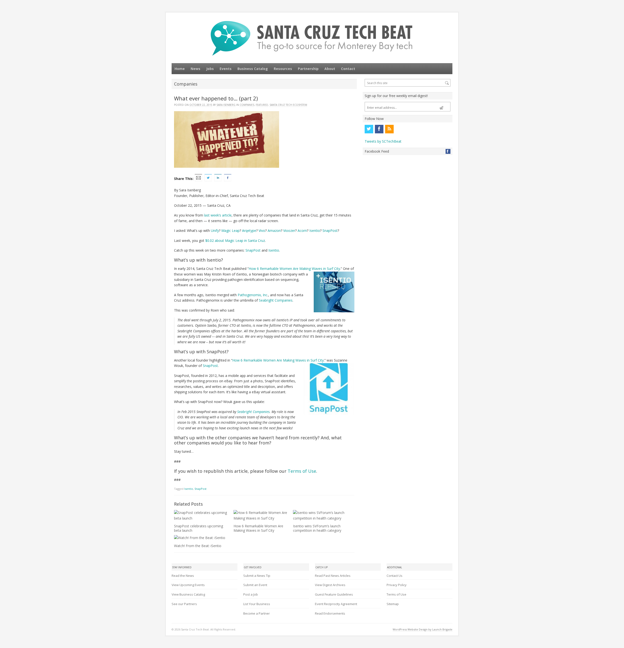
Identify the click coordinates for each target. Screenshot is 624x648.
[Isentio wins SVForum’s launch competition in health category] (320, 515)
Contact (348, 68)
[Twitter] (369, 129)
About (329, 68)
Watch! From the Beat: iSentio (197, 545)
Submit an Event (255, 585)
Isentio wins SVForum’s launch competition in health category (317, 528)
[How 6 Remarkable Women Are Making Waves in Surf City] (261, 515)
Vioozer (289, 230)
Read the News (183, 575)
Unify (215, 230)
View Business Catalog (188, 594)
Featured (262, 105)
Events (226, 68)
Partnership (308, 68)
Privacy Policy (397, 585)
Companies (247, 105)
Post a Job (250, 594)
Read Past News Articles (333, 575)
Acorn (302, 230)
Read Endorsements (330, 613)
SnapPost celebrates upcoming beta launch (198, 528)
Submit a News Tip (256, 575)
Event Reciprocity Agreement (336, 604)
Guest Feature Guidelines (334, 594)
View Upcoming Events (188, 585)
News (195, 68)
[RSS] (389, 129)
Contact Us (394, 575)
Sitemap (393, 604)
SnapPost (330, 230)
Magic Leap (230, 230)
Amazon (274, 230)
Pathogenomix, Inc (252, 295)
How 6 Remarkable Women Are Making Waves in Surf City (258, 528)
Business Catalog (252, 68)
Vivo (262, 230)
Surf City (333, 268)
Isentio (314, 230)
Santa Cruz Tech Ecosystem (288, 105)
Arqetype (249, 230)
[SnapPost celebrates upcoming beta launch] (201, 515)
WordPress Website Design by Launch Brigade (422, 629)
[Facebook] (379, 129)
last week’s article (218, 215)
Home (180, 68)
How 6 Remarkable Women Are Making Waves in (288, 268)
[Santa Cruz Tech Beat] (312, 38)
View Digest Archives (330, 585)
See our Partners (184, 604)
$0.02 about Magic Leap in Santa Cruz (235, 240)
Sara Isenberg (225, 105)
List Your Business (256, 604)
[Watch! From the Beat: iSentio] (201, 537)
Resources (283, 68)
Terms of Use (302, 471)
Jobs (210, 68)
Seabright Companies (275, 300)
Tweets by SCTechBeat (383, 141)
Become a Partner (256, 613)
